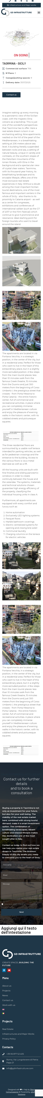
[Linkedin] (4, 970)
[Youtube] (9, 970)
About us (6, 986)
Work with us (8, 1005)
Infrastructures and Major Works (18, 1034)
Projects (6, 990)
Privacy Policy (9, 1039)
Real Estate (7, 1029)
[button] (39, 12)
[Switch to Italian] (21, 1013)
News (5, 995)
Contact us (7, 1000)
